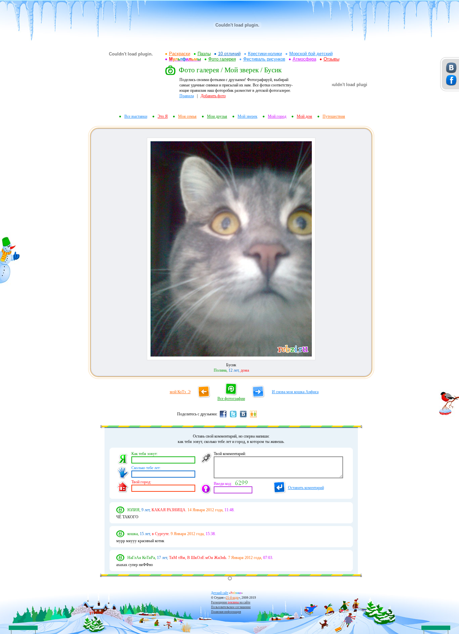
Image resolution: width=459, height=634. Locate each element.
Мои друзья (217, 116)
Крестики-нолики (265, 53)
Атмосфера (304, 59)
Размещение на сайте (230, 602)
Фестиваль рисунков (264, 59)
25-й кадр (232, 597)
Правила (186, 96)
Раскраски (179, 53)
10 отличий (229, 53)
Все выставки (135, 116)
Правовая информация (226, 611)
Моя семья (187, 116)
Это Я (163, 116)
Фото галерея (222, 59)
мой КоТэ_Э (180, 391)
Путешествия (334, 116)
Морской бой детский (311, 53)
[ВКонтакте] (243, 417)
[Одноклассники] (253, 417)
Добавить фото (213, 96)
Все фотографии (231, 398)
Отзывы (331, 59)
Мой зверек (247, 116)
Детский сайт (219, 593)
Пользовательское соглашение (231, 607)
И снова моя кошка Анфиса (295, 391)
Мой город (277, 116)
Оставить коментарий (306, 487)
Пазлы (204, 53)
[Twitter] (233, 417)
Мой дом (304, 116)
